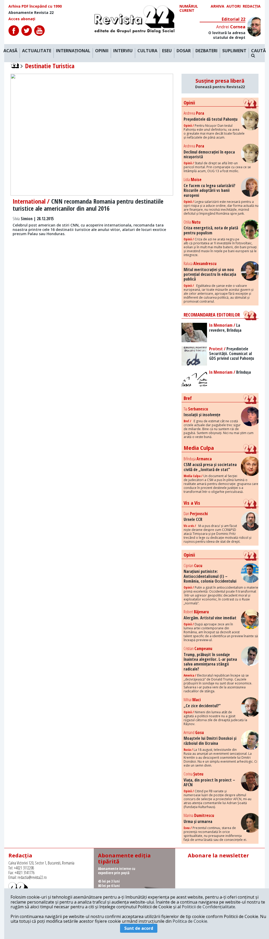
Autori (233, 6)
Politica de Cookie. (190, 921)
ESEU (167, 51)
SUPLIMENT (234, 51)
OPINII (101, 51)
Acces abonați (21, 19)
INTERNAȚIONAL (73, 51)
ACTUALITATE (36, 51)
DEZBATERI (206, 51)
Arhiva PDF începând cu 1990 (35, 6)
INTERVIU (123, 51)
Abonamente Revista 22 (31, 12)
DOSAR (184, 51)
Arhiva (217, 6)
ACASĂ (10, 51)
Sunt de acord (138, 928)
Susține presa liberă (220, 83)
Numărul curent (188, 8)
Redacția (252, 6)
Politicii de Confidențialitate (208, 907)
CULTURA (147, 51)
